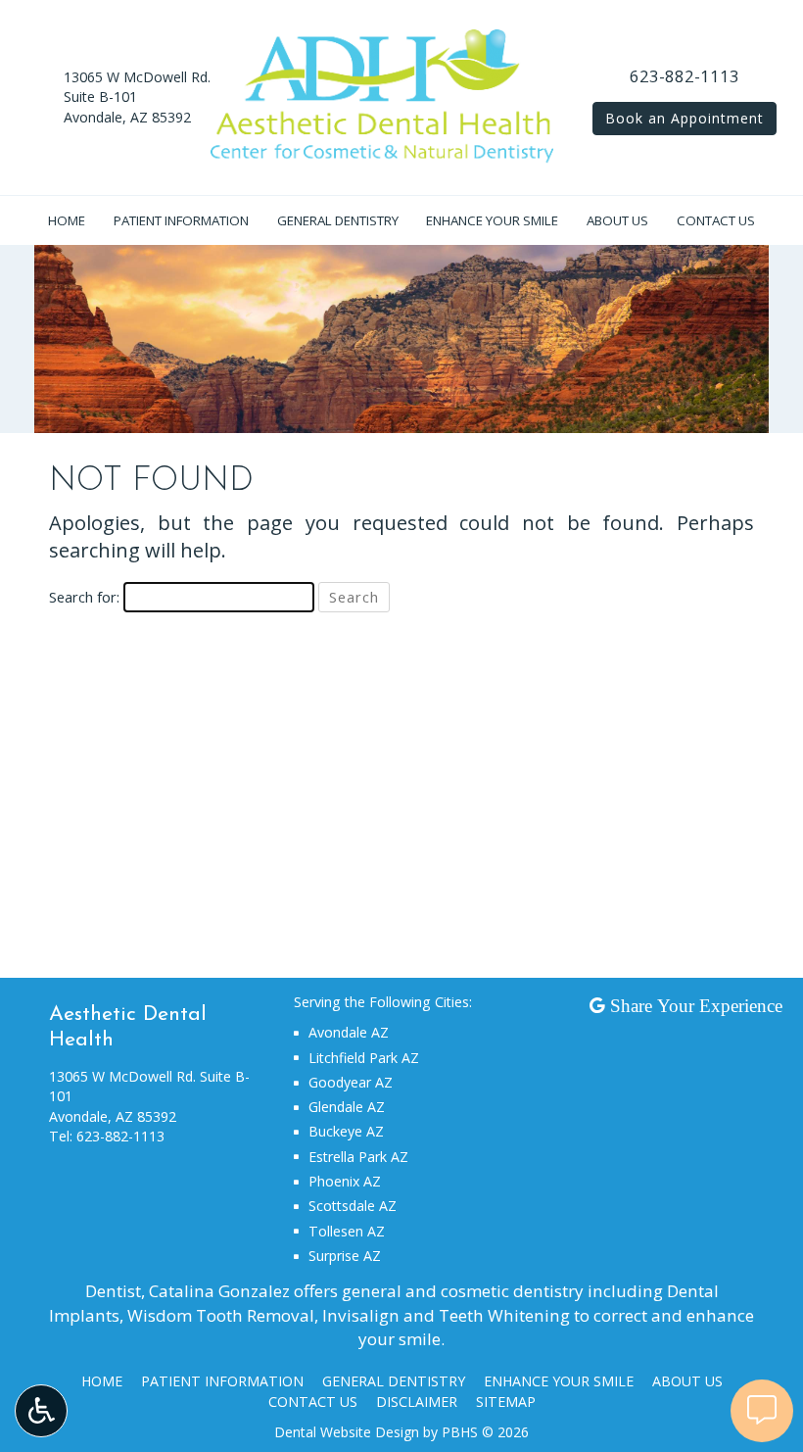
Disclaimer (416, 1401)
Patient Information (181, 220)
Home (66, 220)
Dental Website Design (346, 1432)
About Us (617, 220)
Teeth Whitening (504, 1315)
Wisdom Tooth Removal (220, 1315)
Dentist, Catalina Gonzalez (187, 1291)
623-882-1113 (684, 76)
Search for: (84, 596)
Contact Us (716, 220)
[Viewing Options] (41, 1410)
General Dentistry (338, 220)
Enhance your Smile (492, 220)
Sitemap (506, 1401)
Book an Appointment (684, 118)
